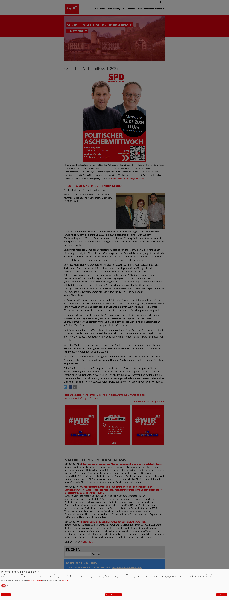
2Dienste (10, 590)
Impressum (65, 580)
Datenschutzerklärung (35, 580)
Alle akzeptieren (222, 595)
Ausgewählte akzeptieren (113, 595)
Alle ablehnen (6, 595)
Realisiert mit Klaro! (222, 598)
